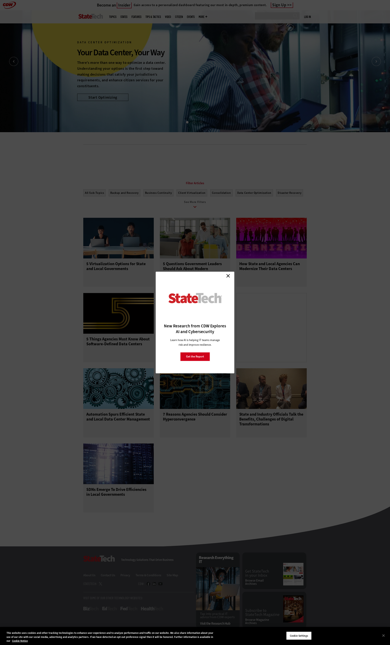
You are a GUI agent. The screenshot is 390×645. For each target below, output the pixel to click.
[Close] (383, 635)
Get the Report (195, 356)
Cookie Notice (20, 641)
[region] (195, 636)
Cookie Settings (299, 635)
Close (228, 276)
